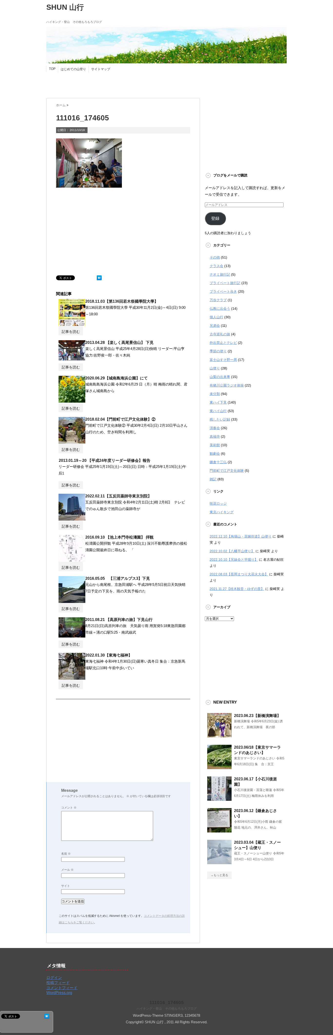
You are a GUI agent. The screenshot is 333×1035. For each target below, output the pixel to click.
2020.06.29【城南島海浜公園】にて (116, 378)
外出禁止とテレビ (223, 343)
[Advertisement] (135, 84)
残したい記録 (220, 419)
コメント (69, 807)
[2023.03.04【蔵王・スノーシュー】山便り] (219, 862)
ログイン (54, 978)
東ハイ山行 (218, 411)
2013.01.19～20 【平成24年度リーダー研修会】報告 (104, 460)
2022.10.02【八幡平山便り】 (232, 551)
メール (67, 869)
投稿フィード (58, 983)
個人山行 (216, 317)
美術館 (215, 445)
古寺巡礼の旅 (220, 334)
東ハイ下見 (218, 402)
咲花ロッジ (218, 503)
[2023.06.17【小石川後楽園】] (219, 799)
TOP (52, 69)
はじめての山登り (73, 69)
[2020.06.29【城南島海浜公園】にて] (72, 401)
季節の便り (218, 351)
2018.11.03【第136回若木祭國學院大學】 (121, 301)
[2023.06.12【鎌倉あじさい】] (219, 830)
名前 (66, 853)
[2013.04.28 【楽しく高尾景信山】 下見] (72, 358)
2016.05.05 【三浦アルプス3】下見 (117, 578)
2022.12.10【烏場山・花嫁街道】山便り (241, 536)
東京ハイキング (222, 512)
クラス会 (216, 266)
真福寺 (215, 436)
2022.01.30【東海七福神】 (108, 655)
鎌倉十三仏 (218, 462)
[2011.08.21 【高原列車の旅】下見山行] (72, 636)
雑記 (213, 479)
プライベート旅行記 (225, 283)
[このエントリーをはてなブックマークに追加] (99, 278)
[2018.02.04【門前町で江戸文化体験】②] (72, 442)
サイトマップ (100, 69)
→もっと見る (219, 875)
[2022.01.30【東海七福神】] (72, 678)
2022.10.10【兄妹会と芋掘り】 (234, 559)
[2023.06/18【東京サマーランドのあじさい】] (219, 767)
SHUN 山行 (65, 7)
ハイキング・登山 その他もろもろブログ (167, 1008)
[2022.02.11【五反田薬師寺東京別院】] (72, 519)
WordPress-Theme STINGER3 (158, 1015)
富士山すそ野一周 (223, 360)
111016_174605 (166, 1002)
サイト (65, 886)
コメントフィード (62, 988)
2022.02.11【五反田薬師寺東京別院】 (118, 496)
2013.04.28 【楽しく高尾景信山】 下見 (119, 342)
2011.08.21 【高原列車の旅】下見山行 (119, 620)
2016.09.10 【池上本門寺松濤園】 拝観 (119, 537)
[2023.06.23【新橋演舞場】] (219, 735)
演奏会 (215, 428)
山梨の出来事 (220, 377)
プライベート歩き (223, 291)
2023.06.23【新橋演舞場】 (257, 716)
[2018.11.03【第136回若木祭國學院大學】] (72, 324)
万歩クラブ (218, 300)
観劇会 (215, 453)
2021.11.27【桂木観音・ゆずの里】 (237, 589)
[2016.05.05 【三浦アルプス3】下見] (72, 601)
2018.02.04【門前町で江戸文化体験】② (120, 419)
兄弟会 (215, 326)
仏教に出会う (220, 308)
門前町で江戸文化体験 (227, 471)
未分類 (215, 394)
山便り (215, 368)
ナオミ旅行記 (220, 274)
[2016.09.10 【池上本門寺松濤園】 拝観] (72, 560)
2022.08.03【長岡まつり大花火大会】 (239, 574)
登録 (215, 218)
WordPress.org (59, 993)
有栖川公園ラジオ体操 (227, 385)
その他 (215, 257)
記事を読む (71, 331)
